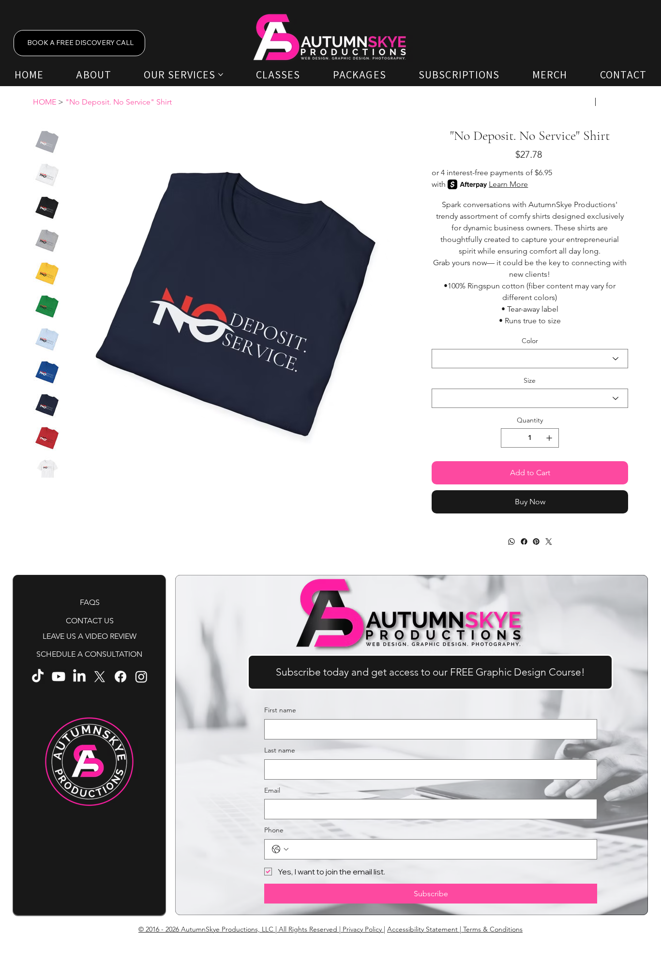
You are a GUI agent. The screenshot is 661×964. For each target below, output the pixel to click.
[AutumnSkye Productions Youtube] (58, 676)
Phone (274, 830)
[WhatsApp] (511, 541)
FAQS (90, 602)
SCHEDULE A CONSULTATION (89, 654)
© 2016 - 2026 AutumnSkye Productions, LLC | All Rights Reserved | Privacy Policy (261, 929)
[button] (430, 672)
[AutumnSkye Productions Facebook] (120, 676)
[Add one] (549, 438)
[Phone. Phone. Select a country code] (280, 849)
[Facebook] (523, 541)
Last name (279, 750)
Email (272, 790)
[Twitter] (548, 541)
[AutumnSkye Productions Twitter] (99, 676)
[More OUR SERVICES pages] (220, 74)
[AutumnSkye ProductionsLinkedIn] (79, 676)
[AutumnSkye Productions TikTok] (37, 676)
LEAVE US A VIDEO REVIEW (89, 636)
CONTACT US (90, 620)
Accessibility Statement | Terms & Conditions (455, 929)
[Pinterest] (536, 541)
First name (280, 710)
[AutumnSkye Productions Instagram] (141, 676)
